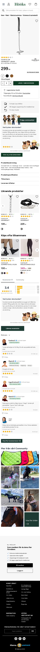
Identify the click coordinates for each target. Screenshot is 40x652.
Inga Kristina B (14, 382)
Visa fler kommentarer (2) (11, 441)
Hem (2, 15)
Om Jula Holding (26, 592)
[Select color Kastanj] (11, 76)
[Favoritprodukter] (29, 4)
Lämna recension (12, 328)
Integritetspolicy (10, 601)
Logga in (20, 571)
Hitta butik (9, 607)
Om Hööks (9, 595)
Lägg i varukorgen (26, 83)
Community (20, 280)
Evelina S (12, 340)
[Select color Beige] (24, 273)
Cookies (8, 604)
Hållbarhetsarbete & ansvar (11, 592)
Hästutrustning (15, 15)
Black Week (24, 595)
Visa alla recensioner (12, 155)
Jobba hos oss (10, 598)
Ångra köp (24, 604)
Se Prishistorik (33, 72)
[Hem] (20, 4)
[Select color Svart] (7, 76)
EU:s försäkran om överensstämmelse (26, 586)
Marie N (11, 361)
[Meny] (3, 4)
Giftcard (23, 601)
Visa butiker (26, 93)
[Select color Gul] (7, 273)
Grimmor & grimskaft (30, 15)
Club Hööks (24, 598)
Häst (7, 15)
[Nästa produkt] (37, 206)
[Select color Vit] (27, 273)
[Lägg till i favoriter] (36, 20)
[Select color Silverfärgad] (2, 76)
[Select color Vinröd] (5, 273)
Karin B (11, 396)
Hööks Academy (10, 615)
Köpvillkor (8, 586)
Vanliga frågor (25, 589)
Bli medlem (20, 565)
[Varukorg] (35, 4)
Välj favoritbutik (17, 96)
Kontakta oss (9, 589)
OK (32, 631)
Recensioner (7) (8, 280)
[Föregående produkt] (3, 206)
